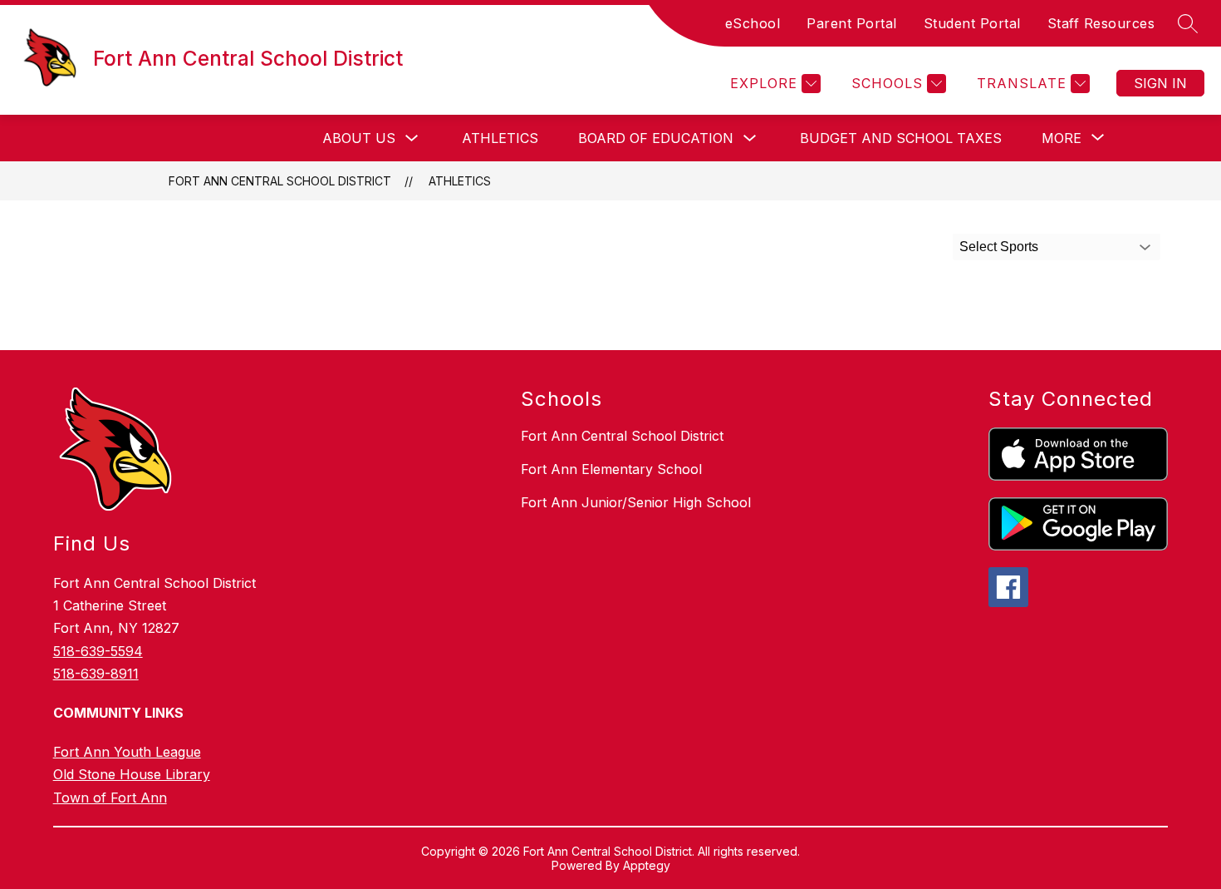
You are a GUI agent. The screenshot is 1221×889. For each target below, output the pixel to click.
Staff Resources (1101, 23)
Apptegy (646, 865)
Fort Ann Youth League (127, 751)
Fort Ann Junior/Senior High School (636, 502)
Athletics (500, 138)
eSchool (753, 23)
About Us (358, 138)
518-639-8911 (96, 673)
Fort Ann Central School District (280, 181)
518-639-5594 (98, 651)
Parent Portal (852, 23)
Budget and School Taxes (901, 138)
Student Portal (972, 23)
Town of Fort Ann (110, 797)
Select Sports (998, 247)
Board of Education (655, 138)
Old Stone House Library (131, 774)
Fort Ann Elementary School (611, 469)
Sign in (1160, 83)
